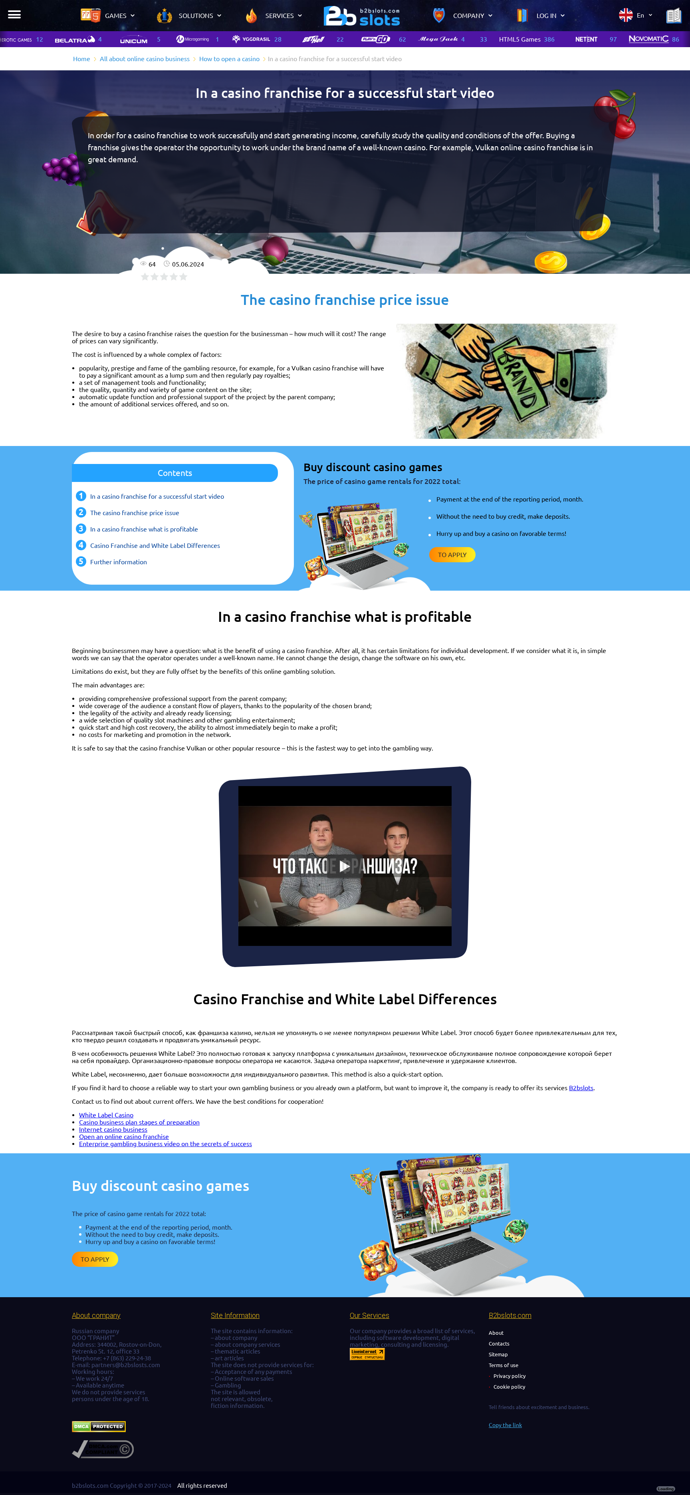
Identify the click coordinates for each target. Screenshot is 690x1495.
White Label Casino (106, 1115)
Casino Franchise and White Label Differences (155, 545)
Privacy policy (509, 1376)
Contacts (499, 1343)
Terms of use (503, 1365)
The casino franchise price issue (134, 512)
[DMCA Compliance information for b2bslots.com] (103, 1456)
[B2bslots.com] (362, 15)
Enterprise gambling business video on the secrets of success (165, 1143)
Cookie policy (509, 1386)
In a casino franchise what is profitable (144, 529)
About (496, 1333)
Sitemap (498, 1354)
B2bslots (581, 1087)
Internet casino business (113, 1129)
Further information (118, 561)
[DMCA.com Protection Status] (99, 1430)
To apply (452, 554)
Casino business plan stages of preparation (139, 1122)
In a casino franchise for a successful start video (157, 496)
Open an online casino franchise (124, 1136)
